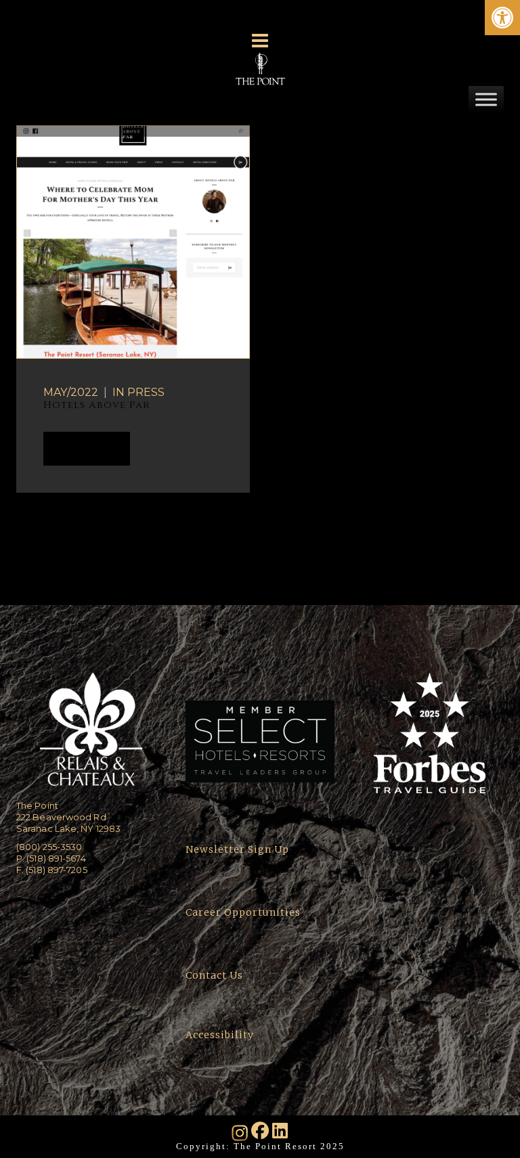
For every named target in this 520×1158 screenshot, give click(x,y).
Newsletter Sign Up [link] (237, 849)
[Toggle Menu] (486, 99)
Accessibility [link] (221, 1035)
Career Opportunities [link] (243, 912)
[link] (502, 17)
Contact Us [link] (214, 975)
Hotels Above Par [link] (96, 405)
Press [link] (146, 392)
